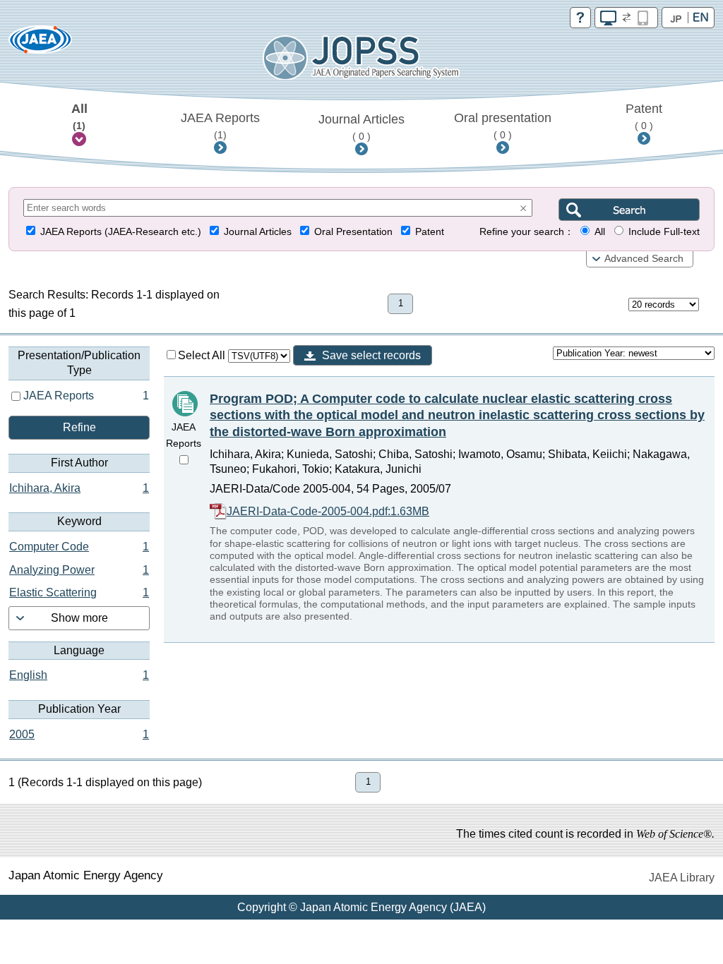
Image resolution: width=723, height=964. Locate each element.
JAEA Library (682, 878)
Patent (644, 116)
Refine (79, 427)
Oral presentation (502, 125)
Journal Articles (361, 127)
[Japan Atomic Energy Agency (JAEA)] (40, 44)
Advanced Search (643, 258)
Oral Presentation (353, 232)
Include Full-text (664, 232)
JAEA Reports (220, 125)
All (79, 116)
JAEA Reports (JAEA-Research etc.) (120, 232)
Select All (203, 355)
